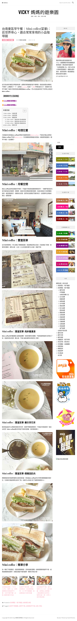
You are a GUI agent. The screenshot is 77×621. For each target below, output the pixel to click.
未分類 (60, 355)
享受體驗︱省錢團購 (64, 344)
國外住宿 (60, 335)
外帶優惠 (62, 292)
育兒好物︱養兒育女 (64, 342)
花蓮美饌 (62, 321)
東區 (29, 602)
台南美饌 (25, 602)
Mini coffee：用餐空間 (10, 115)
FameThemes (71, 618)
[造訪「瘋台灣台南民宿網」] (62, 460)
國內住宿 (60, 333)
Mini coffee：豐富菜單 (10, 117)
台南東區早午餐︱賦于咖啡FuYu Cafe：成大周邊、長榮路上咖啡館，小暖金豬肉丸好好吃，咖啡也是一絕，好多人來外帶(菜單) (44, 592)
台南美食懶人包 (64, 294)
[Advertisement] (65, 107)
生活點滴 (60, 353)
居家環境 (60, 346)
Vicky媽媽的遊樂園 (21, 40)
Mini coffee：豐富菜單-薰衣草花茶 (16, 121)
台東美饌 (62, 324)
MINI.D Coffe (18, 137)
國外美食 (62, 290)
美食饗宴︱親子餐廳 (8, 40)
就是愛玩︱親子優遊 (64, 285)
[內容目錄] (24, 110)
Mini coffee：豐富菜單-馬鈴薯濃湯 (16, 119)
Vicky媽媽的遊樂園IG (10, 105)
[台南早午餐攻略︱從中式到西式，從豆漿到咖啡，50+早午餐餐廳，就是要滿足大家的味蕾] (27, 580)
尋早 (34, 87)
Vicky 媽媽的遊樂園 (38, 12)
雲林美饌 (62, 310)
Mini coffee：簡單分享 (10, 125)
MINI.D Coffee (34, 135)
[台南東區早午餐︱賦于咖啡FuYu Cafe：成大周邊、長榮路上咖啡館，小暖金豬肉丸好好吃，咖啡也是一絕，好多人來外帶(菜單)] (44, 580)
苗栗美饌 (62, 301)
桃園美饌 (62, 299)
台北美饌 (62, 297)
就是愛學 (60, 351)
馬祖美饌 (62, 326)
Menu (6, 3)
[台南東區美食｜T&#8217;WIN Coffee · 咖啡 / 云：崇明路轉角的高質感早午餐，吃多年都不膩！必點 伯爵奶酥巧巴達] (9, 580)
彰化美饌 (62, 308)
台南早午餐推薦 (13, 606)
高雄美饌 (62, 317)
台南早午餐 (22, 606)
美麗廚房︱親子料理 (64, 339)
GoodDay (24, 87)
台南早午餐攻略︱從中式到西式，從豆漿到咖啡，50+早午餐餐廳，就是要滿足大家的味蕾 (26, 590)
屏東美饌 (62, 319)
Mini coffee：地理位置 (10, 113)
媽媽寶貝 (60, 348)
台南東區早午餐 (30, 606)
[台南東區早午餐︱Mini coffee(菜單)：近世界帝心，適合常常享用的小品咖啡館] (27, 62)
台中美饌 (62, 303)
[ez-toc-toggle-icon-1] (23, 111)
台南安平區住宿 (62, 330)
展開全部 (58, 283)
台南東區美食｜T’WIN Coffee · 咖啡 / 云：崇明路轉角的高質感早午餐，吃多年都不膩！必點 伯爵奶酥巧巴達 (9, 591)
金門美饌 (62, 328)
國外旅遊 (60, 337)
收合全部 (65, 283)
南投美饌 (62, 306)
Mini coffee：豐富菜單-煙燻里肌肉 (16, 123)
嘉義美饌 (62, 312)
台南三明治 (38, 606)
